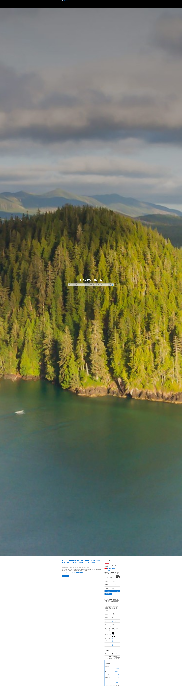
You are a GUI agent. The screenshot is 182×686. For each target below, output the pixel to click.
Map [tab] (110, 570)
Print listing (108, 593)
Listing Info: (107, 610)
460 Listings (95, 5)
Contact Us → (66, 576)
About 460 (113, 5)
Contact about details (116, 591)
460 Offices (107, 5)
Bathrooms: (107, 650)
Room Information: (108, 626)
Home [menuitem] (91, 5)
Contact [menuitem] (118, 5)
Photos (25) (108, 591)
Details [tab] (105, 570)
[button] (65, 576)
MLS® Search (101, 5)
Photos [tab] (108, 570)
